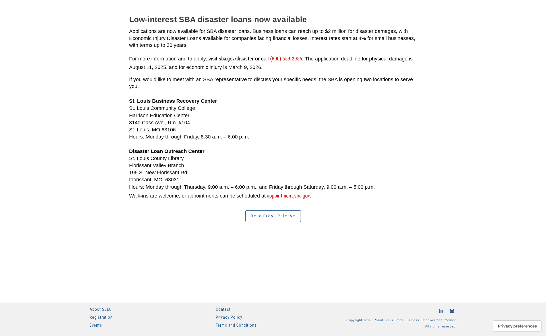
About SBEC (101, 309)
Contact (223, 309)
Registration (101, 317)
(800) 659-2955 (286, 59)
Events (96, 325)
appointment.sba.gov (288, 196)
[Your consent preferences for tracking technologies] (517, 326)
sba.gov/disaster (236, 59)
